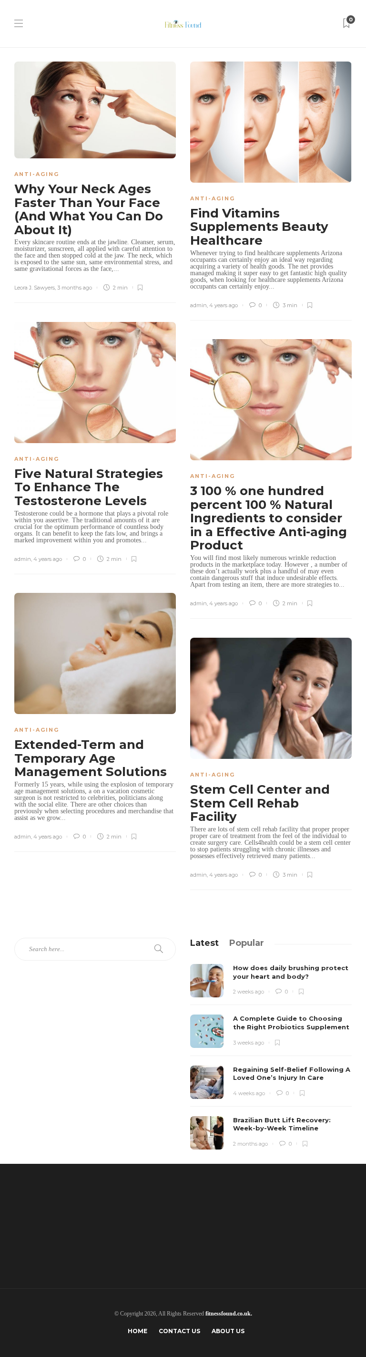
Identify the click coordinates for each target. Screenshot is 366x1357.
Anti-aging (36, 174)
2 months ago (250, 1143)
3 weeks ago (248, 1042)
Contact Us (179, 1331)
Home (137, 1331)
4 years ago (223, 305)
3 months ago (74, 287)
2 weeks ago (248, 991)
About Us (228, 1331)
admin (198, 305)
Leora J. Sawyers (34, 287)
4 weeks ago (249, 1093)
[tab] (204, 943)
